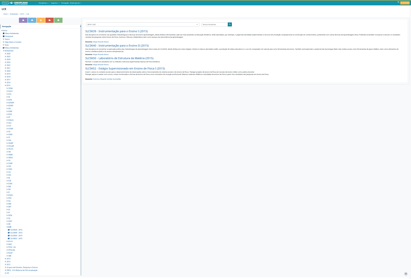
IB (9, 178)
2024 (8, 59)
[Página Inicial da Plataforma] (23, 20)
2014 (8, 258)
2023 (8, 62)
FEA (9, 140)
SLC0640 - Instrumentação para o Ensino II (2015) (117, 45)
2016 (8, 82)
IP (9, 212)
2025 (8, 56)
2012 (8, 264)
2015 (22, 14)
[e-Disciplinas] (18, 3)
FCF (9, 126)
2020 (8, 71)
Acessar (405, 3)
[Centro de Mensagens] (32, 20)
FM (9, 152)
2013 (8, 261)
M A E (10, 241)
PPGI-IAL (11, 250)
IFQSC (10, 195)
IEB (9, 186)
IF (9, 192)
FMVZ (10, 157)
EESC (10, 114)
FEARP (10, 143)
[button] (398, 2)
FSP (9, 166)
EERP (10, 111)
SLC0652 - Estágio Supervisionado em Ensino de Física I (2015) (125, 68)
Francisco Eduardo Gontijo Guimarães (107, 79)
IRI (9, 224)
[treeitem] (40, 151)
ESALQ (10, 120)
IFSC (10, 198)
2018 (8, 77)
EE (9, 97)
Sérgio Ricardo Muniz (101, 42)
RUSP (10, 253)
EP (9, 117)
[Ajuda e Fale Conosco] (58, 20)
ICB (9, 181)
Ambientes (14, 14)
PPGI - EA (12, 247)
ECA (9, 94)
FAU (9, 123)
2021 (8, 68)
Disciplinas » (43, 3)
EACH (10, 91)
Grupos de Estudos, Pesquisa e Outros (22, 267)
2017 (8, 79)
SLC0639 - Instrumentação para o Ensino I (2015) (116, 31)
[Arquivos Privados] (49, 20)
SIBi (9, 256)
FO (9, 160)
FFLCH (10, 149)
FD (9, 131)
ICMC (10, 183)
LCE (27, 14)
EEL (9, 108)
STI (8, 273)
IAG (9, 175)
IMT (9, 207)
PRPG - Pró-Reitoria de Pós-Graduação (22, 270)
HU (9, 172)
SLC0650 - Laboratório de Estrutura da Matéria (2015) (119, 58)
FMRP (10, 155)
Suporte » (54, 3)
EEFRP (10, 105)
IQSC (10, 221)
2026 (8, 53)
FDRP (10, 134)
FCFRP (10, 129)
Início (6, 14)
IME (9, 204)
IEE (9, 189)
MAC (10, 244)
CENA (10, 88)
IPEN (10, 215)
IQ (9, 218)
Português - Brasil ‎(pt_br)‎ (70, 3)
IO (9, 209)
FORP (10, 163)
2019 (8, 74)
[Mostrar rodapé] (406, 274)
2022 (8, 65)
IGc (9, 201)
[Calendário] (41, 20)
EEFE (10, 100)
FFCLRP (11, 146)
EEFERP (11, 103)
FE (9, 137)
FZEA (10, 169)
